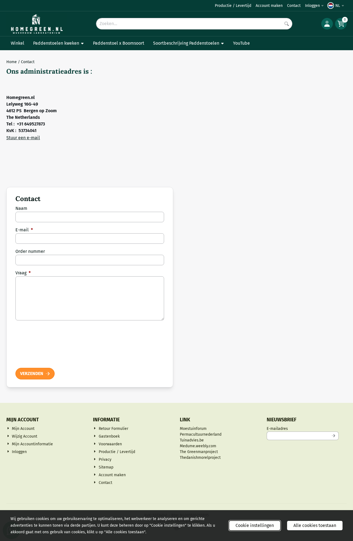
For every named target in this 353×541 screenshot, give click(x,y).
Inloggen (312, 5)
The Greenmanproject (199, 451)
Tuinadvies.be (192, 440)
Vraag (23, 272)
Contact (294, 5)
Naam (21, 208)
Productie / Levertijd (233, 5)
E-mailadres (303, 428)
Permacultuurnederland (200, 434)
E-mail (24, 229)
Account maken (269, 5)
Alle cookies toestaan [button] (314, 525)
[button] (336, 5)
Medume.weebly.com (198, 446)
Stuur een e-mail (23, 137)
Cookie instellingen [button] (255, 525)
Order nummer (30, 251)
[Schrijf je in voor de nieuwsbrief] (333, 436)
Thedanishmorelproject (200, 457)
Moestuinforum (193, 428)
